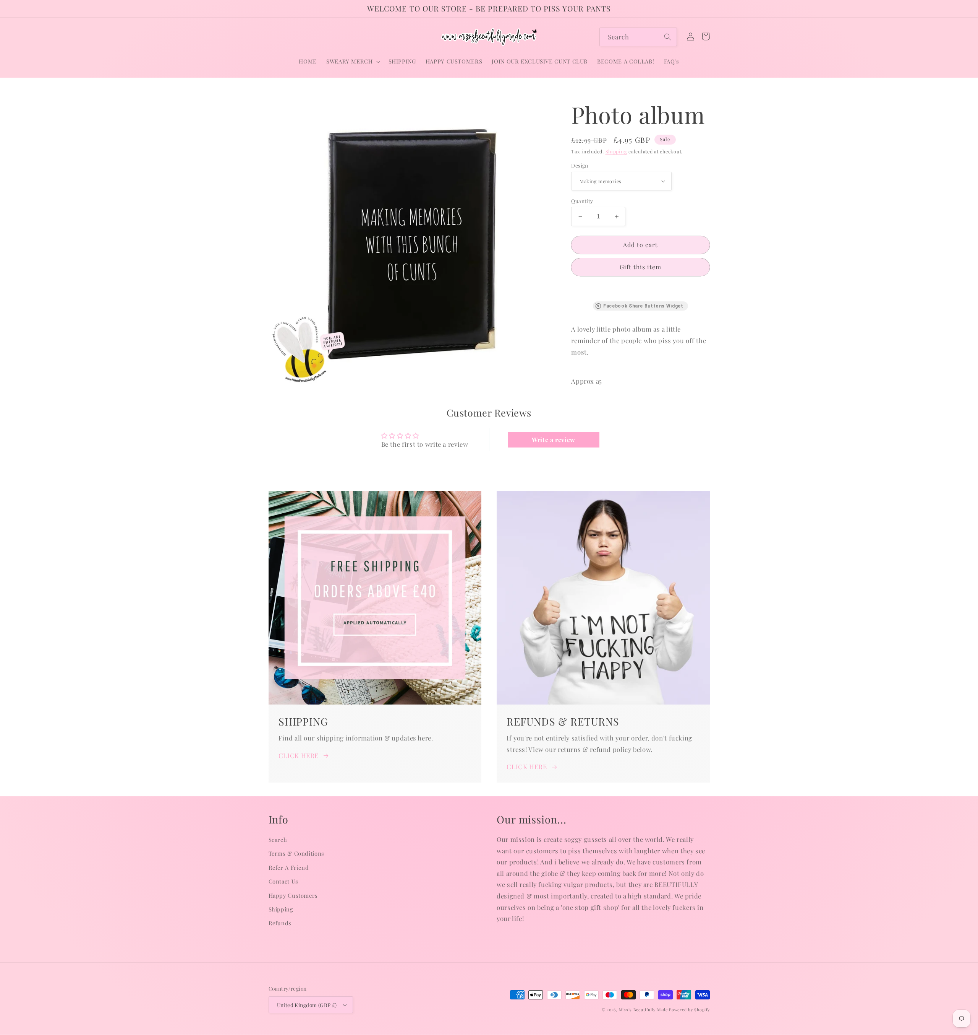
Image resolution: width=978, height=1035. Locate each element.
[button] (352, 61)
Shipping (616, 151)
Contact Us (283, 881)
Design (579, 165)
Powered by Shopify (689, 1009)
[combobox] (638, 37)
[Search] (668, 37)
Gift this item (641, 267)
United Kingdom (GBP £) (307, 1004)
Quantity (582, 200)
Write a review (553, 440)
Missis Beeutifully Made (643, 1009)
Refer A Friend (289, 867)
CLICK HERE (299, 755)
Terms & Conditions (296, 853)
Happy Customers (293, 895)
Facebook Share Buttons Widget (643, 306)
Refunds (280, 923)
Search (278, 839)
